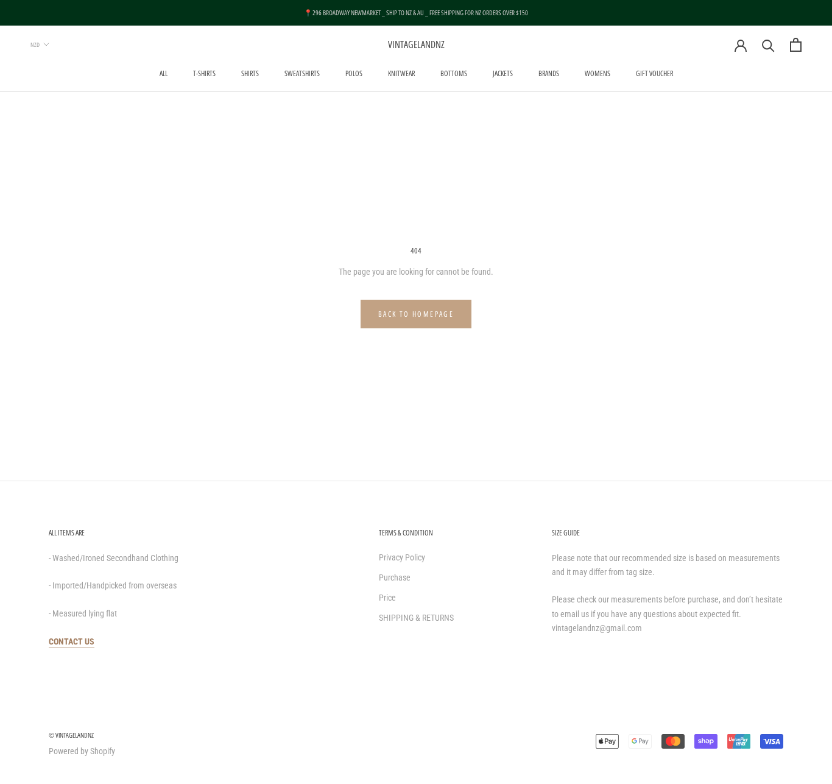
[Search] (768, 44)
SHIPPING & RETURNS (416, 618)
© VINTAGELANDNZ (71, 735)
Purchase (395, 577)
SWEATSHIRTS (302, 73)
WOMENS (597, 73)
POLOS (353, 73)
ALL (163, 73)
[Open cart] (796, 45)
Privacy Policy (402, 557)
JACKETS (503, 73)
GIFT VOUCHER (654, 73)
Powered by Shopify (82, 751)
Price (387, 597)
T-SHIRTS (204, 73)
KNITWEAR (401, 73)
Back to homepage (416, 314)
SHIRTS (250, 73)
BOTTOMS (453, 73)
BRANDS (548, 73)
